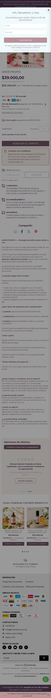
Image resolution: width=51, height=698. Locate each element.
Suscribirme (25, 40)
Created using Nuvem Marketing (25, 50)
